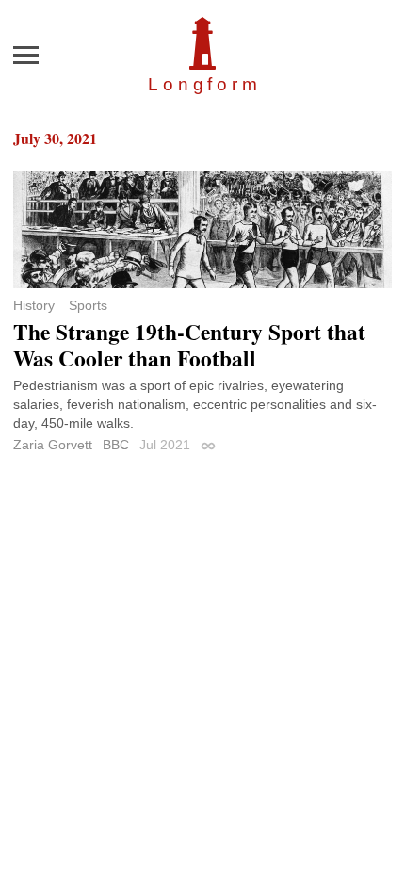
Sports (88, 305)
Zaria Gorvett (52, 444)
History (34, 305)
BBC (116, 444)
